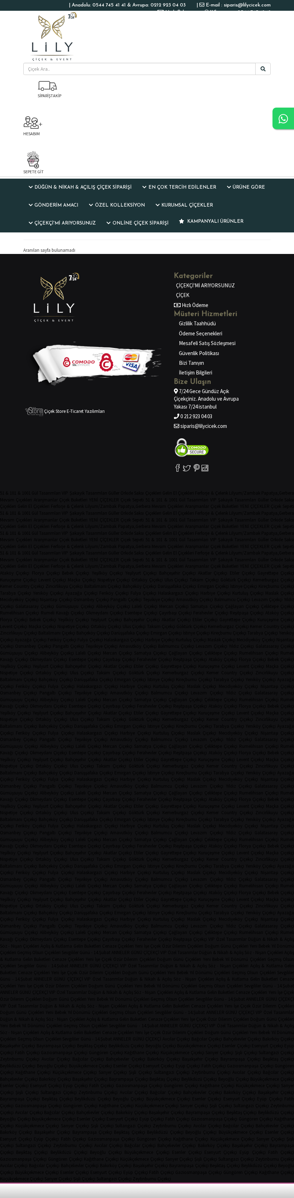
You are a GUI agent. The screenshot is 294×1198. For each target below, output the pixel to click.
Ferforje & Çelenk (211, 493)
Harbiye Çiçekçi (215, 593)
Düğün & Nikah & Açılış (271, 939)
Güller (113, 493)
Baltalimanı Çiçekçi (103, 586)
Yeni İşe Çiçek (148, 946)
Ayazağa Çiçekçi (81, 593)
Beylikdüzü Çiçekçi (126, 1046)
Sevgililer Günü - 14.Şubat (86, 952)
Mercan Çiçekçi (174, 606)
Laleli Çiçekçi (144, 606)
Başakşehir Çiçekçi (17, 1046)
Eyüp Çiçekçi (188, 1066)
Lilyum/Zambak (244, 493)
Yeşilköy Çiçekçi (107, 573)
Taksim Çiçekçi (204, 580)
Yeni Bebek (260, 946)
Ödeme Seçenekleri (200, 333)
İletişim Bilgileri (195, 372)
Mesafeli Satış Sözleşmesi (207, 343)
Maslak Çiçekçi (279, 593)
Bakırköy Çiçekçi (163, 1059)
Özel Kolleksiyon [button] (120, 205)
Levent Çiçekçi (52, 580)
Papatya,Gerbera (277, 493)
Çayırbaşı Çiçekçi (175, 613)
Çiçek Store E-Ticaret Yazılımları (74, 411)
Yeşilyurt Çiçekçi (141, 573)
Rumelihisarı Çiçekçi (19, 613)
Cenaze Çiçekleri (118, 946)
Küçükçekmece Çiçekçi (182, 1053)
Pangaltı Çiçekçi (126, 599)
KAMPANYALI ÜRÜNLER (214, 221)
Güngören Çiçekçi (106, 1053)
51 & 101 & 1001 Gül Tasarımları (30, 493)
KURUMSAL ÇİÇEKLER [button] (187, 205)
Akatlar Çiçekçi (212, 573)
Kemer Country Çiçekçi (22, 586)
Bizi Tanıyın (191, 362)
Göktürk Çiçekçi (235, 580)
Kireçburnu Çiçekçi (228, 633)
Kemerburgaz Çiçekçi (273, 580)
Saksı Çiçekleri (147, 493)
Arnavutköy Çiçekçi (194, 599)
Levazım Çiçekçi (267, 599)
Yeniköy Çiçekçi (48, 593)
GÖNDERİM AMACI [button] (56, 205)
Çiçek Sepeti (132, 500)
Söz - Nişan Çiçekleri (19, 946)
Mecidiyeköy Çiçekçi (19, 599)
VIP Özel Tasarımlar (227, 939)
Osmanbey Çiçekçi (91, 599)
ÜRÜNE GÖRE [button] (249, 187)
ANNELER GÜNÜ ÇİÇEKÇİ (135, 952)
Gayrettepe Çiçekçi (275, 573)
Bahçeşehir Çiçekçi (177, 573)
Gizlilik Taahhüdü (197, 323)
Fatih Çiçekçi (27, 1053)
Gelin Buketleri (87, 946)
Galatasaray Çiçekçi (34, 606)
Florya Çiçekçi (46, 573)
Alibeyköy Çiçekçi (113, 606)
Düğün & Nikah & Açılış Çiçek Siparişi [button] (83, 187)
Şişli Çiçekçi (246, 1053)
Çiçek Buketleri (73, 500)
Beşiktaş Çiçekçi (92, 1046)
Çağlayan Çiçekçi (242, 606)
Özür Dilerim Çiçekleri (183, 946)
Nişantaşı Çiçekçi (56, 599)
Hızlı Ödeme (179, 12)
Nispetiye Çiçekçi (114, 580)
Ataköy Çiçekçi (14, 573)
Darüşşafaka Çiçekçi (177, 586)
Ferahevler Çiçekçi (210, 613)
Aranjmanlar (46, 500)
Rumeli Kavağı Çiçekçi (63, 613)
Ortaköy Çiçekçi (147, 580)
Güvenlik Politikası (199, 353)
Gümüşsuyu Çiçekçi (75, 606)
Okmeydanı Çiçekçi (104, 613)
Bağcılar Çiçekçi (206, 1039)
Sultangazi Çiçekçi (276, 1053)
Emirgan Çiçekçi (213, 586)
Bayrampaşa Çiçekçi (56, 1046)
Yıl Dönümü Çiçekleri (245, 959)
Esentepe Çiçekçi (141, 613)
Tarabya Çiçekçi (15, 593)
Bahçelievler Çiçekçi (242, 1039)
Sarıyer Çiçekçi (219, 1053)
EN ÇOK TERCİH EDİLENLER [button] (182, 187)
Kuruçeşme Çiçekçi (18, 580)
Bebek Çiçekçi (75, 573)
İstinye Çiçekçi (243, 586)
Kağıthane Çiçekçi (141, 1053)
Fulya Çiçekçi (143, 593)
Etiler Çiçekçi (242, 573)
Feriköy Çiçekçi (114, 593)
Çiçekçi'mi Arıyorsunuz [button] (65, 223)
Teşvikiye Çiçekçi (159, 599)
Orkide (126, 493)
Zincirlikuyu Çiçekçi (64, 586)
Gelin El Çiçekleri (178, 493)
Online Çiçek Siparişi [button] (141, 223)
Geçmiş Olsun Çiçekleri (39, 952)
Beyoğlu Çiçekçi (161, 1046)
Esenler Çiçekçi (236, 1046)
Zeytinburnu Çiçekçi (19, 1059)
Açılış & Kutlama (56, 946)
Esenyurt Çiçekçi (267, 1046)
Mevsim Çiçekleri (16, 500)
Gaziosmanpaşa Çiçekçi (64, 1053)
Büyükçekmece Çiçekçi (198, 1046)
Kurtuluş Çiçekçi (248, 593)
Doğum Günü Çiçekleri (226, 946)
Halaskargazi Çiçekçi (178, 593)
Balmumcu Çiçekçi (232, 599)
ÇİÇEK (182, 295)
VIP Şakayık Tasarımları (84, 493)
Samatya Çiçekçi (206, 606)
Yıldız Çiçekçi (241, 646)
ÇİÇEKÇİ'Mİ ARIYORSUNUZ (205, 285)
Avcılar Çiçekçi (176, 1039)
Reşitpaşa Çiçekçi (247, 613)
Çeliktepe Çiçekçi (277, 606)
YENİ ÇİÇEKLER (104, 500)
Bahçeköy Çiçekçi (140, 586)
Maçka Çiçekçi (82, 580)
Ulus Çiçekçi (176, 580)
